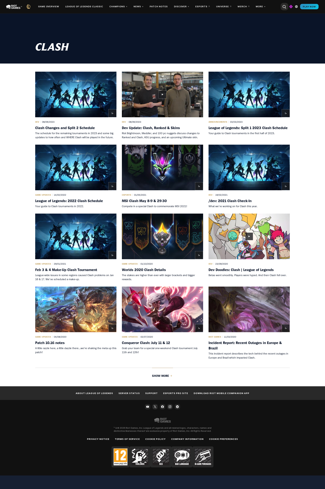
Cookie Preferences (223, 439)
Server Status (129, 393)
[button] (75, 105)
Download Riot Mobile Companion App (221, 393)
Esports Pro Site (175, 393)
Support (151, 393)
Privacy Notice (98, 439)
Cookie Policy (155, 439)
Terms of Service (127, 439)
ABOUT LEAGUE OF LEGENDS (94, 393)
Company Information (187, 439)
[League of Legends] (29, 6)
